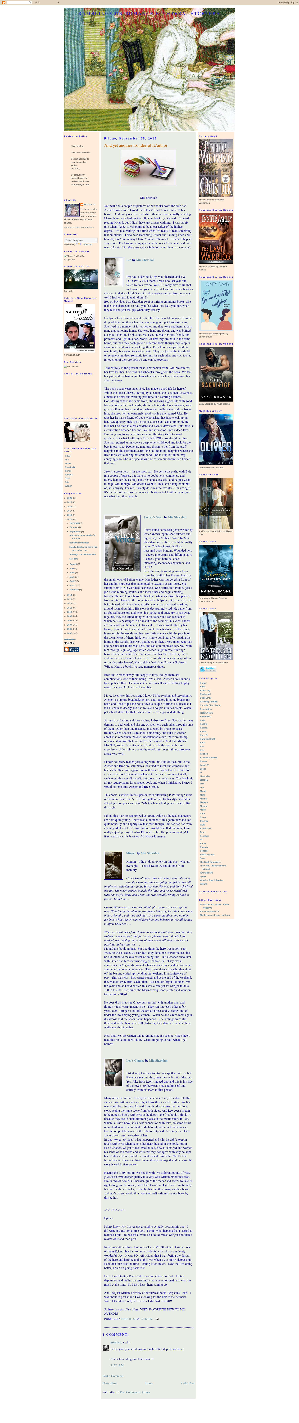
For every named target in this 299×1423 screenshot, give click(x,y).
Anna (202, 687)
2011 (70, 608)
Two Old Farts (206, 873)
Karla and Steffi (207, 739)
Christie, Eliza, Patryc (210, 705)
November (75, 523)
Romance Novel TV (209, 911)
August (73, 564)
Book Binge (205, 698)
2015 (70, 519)
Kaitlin (203, 731)
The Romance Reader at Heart (215, 915)
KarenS (203, 735)
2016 (70, 515)
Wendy (68, 486)
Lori (202, 787)
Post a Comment (113, 1376)
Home (149, 1383)
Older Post (188, 1383)
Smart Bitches (207, 854)
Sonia (203, 858)
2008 (70, 620)
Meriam (203, 806)
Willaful (203, 884)
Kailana (203, 728)
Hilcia (68, 456)
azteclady (116, 1342)
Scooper (204, 851)
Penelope (204, 836)
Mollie (203, 810)
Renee (68, 471)
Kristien (204, 754)
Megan (203, 799)
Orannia (204, 821)
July (72, 568)
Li (201, 772)
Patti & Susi (205, 828)
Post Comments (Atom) (135, 1392)
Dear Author (206, 709)
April (72, 581)
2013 (70, 599)
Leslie (68, 463)
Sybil (67, 478)
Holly (202, 720)
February (74, 590)
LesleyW (204, 765)
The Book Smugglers (210, 862)
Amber (203, 683)
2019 (70, 502)
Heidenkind (205, 716)
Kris (202, 750)
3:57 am (117, 1365)
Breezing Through (209, 702)
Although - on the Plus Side (82, 554)
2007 (70, 625)
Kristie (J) (89, 204)
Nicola (203, 817)
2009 (70, 616)
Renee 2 (69, 475)
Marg (202, 795)
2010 (70, 612)
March (73, 585)
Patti (202, 825)
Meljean (204, 802)
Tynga (203, 876)
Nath (202, 813)
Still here (73, 559)
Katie (202, 742)
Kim (202, 746)
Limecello (205, 776)
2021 (70, 498)
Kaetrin (203, 724)
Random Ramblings (79, 543)
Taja (67, 482)
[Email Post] (157, 1319)
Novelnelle (70, 467)
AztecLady (205, 690)
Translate (87, 244)
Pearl (202, 832)
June (72, 572)
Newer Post (110, 1383)
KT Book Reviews (209, 757)
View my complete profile (79, 227)
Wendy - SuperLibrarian (211, 880)
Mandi (203, 791)
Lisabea (204, 780)
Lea (67, 460)
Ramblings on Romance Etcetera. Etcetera (149, 13)
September (75, 531)
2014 (70, 595)
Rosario (204, 847)
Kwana (203, 761)
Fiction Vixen (206, 713)
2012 (70, 603)
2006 (70, 629)
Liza (202, 784)
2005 (70, 633)
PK (201, 839)
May (72, 577)
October (74, 527)
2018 (70, 506)
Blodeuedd (205, 694)
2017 (70, 511)
